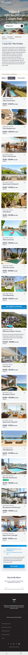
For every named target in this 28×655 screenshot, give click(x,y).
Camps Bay (11, 38)
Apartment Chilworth (11, 184)
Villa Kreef (7, 366)
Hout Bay (11, 329)
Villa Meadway (8, 295)
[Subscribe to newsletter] (22, 587)
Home (3, 37)
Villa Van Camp (8, 267)
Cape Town (4, 38)
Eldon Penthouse (9, 156)
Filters (3, 78)
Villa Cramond (8, 239)
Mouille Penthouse (10, 477)
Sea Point (11, 420)
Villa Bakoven (8, 449)
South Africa (10, 37)
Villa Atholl (7, 211)
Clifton (10, 392)
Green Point (11, 475)
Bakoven (10, 364)
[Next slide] (26, 89)
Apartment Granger (10, 535)
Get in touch (14, 566)
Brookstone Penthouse (11, 507)
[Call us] (7, 653)
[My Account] (22, 2)
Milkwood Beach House (12, 331)
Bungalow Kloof (9, 394)
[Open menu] (25, 2)
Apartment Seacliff (10, 422)
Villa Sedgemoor (9, 128)
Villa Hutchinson (9, 100)
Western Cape (18, 37)
